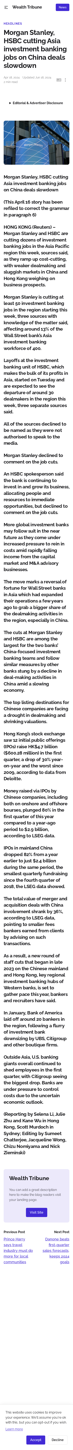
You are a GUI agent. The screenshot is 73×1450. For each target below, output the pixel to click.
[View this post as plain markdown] (59, 80)
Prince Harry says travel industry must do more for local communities (18, 1250)
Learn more (14, 1429)
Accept (35, 1440)
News (63, 7)
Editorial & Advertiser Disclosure (38, 103)
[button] (6, 7)
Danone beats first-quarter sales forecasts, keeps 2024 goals (56, 1250)
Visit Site (36, 1212)
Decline (58, 1440)
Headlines (13, 23)
